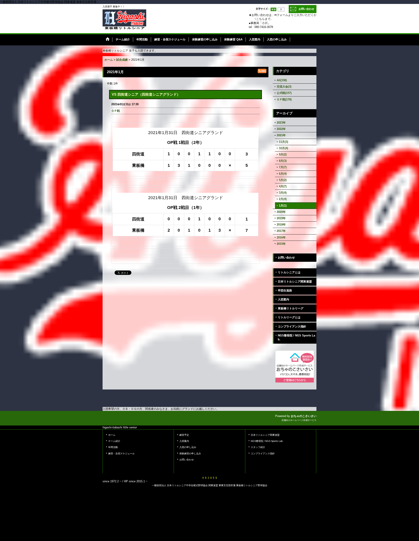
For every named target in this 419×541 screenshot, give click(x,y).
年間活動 (113, 447)
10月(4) (283, 148)
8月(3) (283, 160)
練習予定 (184, 435)
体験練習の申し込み (190, 453)
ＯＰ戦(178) (284, 99)
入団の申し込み (187, 447)
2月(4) (283, 199)
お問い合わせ (306, 8)
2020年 (281, 212)
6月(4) (283, 173)
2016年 (281, 237)
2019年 (281, 218)
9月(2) (283, 154)
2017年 (281, 231)
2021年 (281, 135)
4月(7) (283, 186)
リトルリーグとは (289, 317)
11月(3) (283, 141)
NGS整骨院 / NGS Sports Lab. (296, 337)
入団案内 (283, 299)
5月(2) (283, 180)
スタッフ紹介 (258, 447)
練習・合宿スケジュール (121, 453)
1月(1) (283, 205)
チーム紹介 (114, 441)
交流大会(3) (284, 86)
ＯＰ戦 (115, 110)
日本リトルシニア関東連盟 (295, 281)
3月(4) (283, 192)
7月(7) (283, 167)
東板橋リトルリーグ (290, 308)
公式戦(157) (284, 93)
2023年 (281, 122)
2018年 (281, 224)
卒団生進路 (285, 290)
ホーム (111, 435)
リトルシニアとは (289, 272)
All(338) (282, 80)
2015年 (281, 243)
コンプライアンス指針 (292, 326)
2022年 (281, 129)
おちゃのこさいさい (303, 416)
